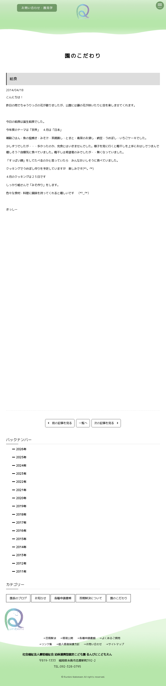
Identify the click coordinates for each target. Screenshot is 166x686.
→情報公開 (66, 638)
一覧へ (83, 423)
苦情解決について (90, 598)
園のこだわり (118, 598)
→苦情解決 (49, 638)
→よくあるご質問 (109, 638)
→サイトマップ (115, 644)
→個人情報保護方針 (68, 644)
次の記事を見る (105, 423)
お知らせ (40, 598)
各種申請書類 (62, 598)
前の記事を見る (60, 423)
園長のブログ (18, 598)
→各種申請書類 (86, 638)
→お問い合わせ (92, 644)
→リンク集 (45, 644)
